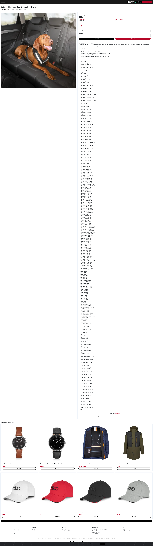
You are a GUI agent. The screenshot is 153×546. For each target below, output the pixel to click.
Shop (2, 9)
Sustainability (95, 530)
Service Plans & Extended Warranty (100, 529)
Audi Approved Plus (66, 530)
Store (10, 2)
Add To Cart (96, 38)
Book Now (37, 2)
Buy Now (133, 38)
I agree (102, 543)
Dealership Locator (66, 529)
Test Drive (29, 2)
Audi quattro (34, 529)
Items (5, 9)
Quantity (81, 33)
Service (21, 2)
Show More (76, 521)
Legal (124, 529)
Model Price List (126, 530)
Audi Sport (34, 530)
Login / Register (147, 1)
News (15, 2)
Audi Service (95, 533)
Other (124, 527)
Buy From (81, 29)
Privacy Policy (96, 543)
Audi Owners (95, 535)
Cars (9, 9)
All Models (125, 532)
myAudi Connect (96, 532)
